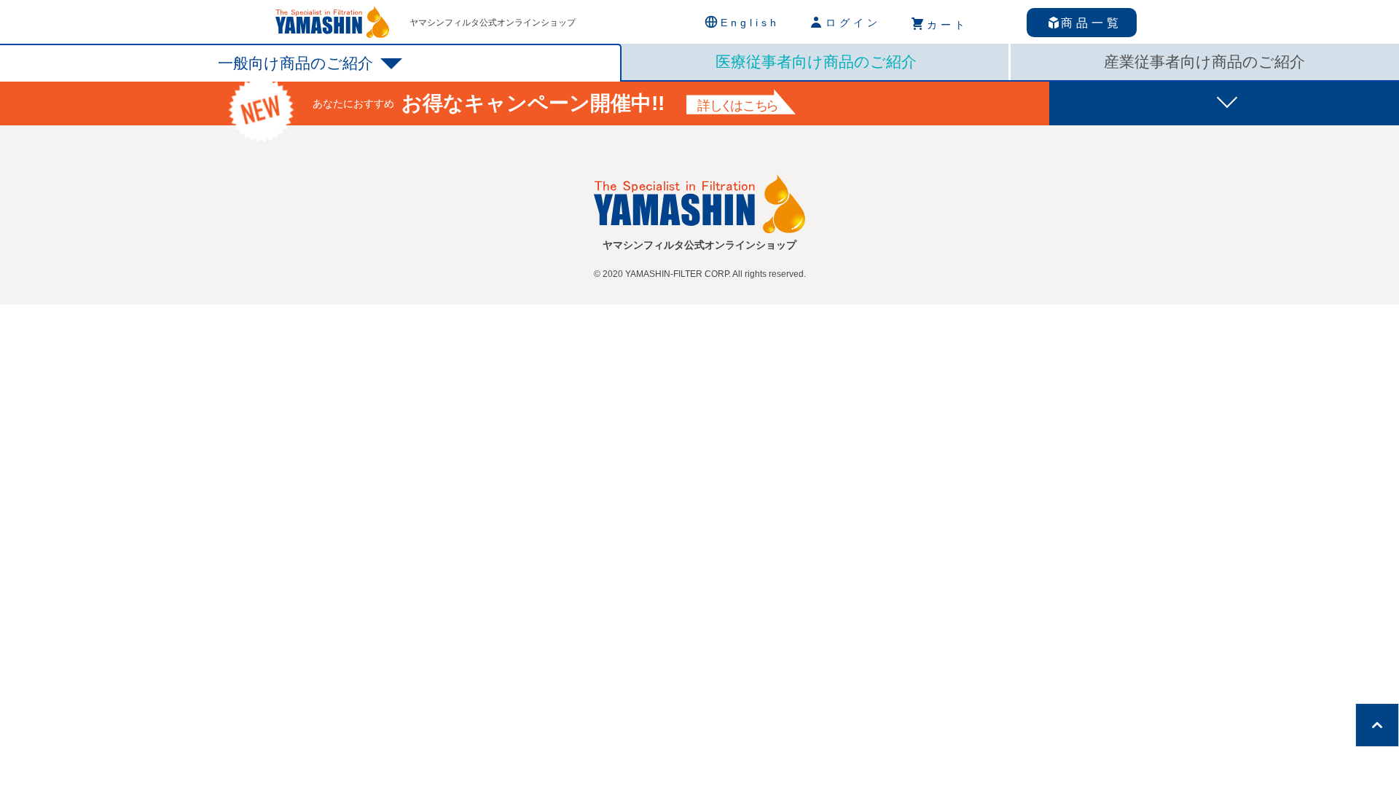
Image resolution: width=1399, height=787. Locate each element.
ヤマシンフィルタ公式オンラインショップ (492, 22)
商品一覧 (1091, 23)
